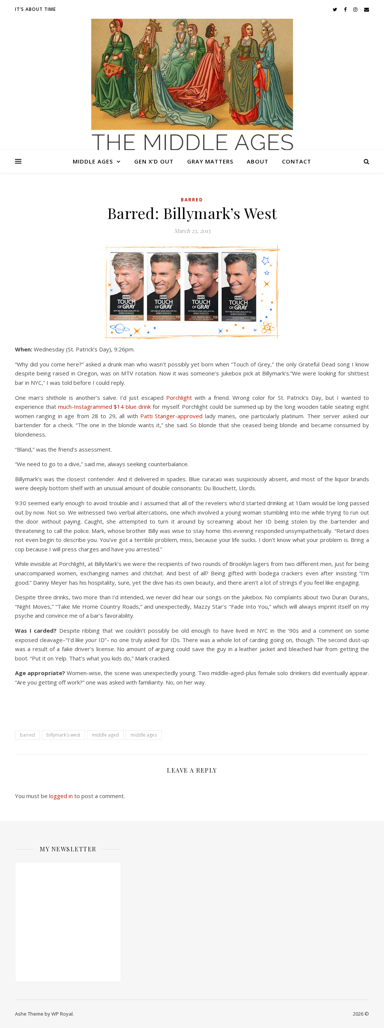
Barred (192, 200)
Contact (296, 161)
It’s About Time (35, 9)
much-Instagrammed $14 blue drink (104, 406)
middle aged (105, 735)
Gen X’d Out (154, 161)
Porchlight (180, 397)
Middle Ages (93, 161)
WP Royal (62, 1013)
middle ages (143, 735)
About (257, 161)
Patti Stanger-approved (171, 416)
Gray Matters (210, 161)
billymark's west (63, 735)
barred (27, 735)
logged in (61, 796)
